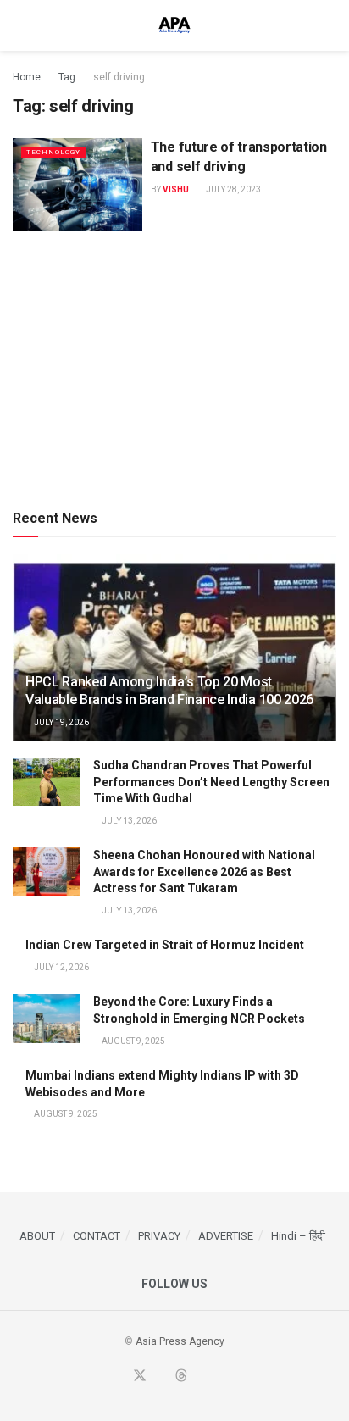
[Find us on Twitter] (140, 1376)
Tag (66, 77)
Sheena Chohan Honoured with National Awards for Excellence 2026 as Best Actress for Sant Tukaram (204, 871)
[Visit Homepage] (174, 25)
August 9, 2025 (132, 1041)
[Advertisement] (174, 367)
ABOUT (37, 1235)
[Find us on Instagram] (221, 1377)
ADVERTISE (225, 1235)
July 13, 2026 (128, 820)
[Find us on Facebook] (119, 1377)
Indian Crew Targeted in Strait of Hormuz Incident (164, 945)
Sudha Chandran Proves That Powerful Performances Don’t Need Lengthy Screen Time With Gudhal (211, 781)
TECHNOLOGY (53, 152)
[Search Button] (329, 25)
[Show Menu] (20, 25)
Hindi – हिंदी (298, 1235)
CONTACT (96, 1235)
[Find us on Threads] (181, 1376)
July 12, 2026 (60, 967)
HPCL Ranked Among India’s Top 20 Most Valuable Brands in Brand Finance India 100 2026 (169, 691)
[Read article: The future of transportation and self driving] (77, 184)
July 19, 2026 (60, 722)
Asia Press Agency (180, 1341)
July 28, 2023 (232, 189)
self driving (119, 77)
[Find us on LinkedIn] (202, 1377)
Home (27, 77)
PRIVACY (159, 1235)
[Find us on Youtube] (161, 1377)
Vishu (176, 189)
